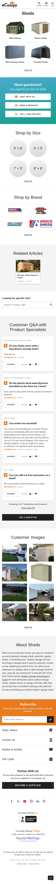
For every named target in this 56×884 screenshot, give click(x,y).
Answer (11, 364)
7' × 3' (18, 168)
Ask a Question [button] (28, 517)
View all (28, 70)
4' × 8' (18, 148)
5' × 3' (38, 148)
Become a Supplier (28, 785)
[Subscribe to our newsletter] (50, 719)
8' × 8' (38, 168)
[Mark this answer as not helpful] (36, 364)
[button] (28, 105)
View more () (28, 508)
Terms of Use (22, 864)
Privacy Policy (34, 864)
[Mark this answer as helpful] (30, 364)
